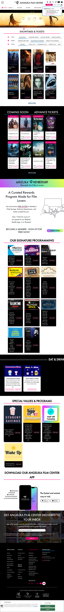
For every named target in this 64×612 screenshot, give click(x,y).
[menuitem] (10, 553)
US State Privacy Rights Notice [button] (37, 535)
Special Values (10, 561)
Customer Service (21, 570)
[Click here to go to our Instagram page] (50, 1)
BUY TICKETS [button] (19, 260)
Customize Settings (48, 602)
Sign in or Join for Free (49, 13)
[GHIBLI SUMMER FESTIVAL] (38, 123)
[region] (32, 606)
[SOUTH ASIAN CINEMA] (25, 123)
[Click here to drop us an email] (61, 2)
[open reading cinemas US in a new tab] (18, 595)
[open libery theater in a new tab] (37, 595)
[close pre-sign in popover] (60, 8)
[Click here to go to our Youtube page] (58, 2)
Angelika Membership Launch (9, 576)
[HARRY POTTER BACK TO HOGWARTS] (13, 149)
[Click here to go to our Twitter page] (53, 1)
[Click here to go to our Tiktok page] (55, 1)
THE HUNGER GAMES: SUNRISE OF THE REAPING (33, 573)
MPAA (8, 567)
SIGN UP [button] (32, 538)
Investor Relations (10, 572)
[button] (2, 2)
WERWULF (31, 555)
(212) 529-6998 (47, 560)
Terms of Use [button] (8, 535)
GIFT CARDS (28, 7)
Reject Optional (47, 606)
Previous (3, 18)
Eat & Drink (9, 555)
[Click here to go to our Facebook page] (47, 1)
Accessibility (9, 570)
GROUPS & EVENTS (37, 7)
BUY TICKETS (15, 71)
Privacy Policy (35, 606)
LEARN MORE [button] (17, 432)
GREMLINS (31, 553)
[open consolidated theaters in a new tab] (27, 595)
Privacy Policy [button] (27, 535)
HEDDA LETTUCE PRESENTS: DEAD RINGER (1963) (32, 568)
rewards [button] (49, 4)
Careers (19, 555)
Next (61, 18)
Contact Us (20, 572)
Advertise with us (21, 553)
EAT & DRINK (19, 7)
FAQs (19, 574)
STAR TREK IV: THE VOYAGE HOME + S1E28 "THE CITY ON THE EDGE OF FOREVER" (33, 561)
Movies (8, 553)
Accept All (47, 609)
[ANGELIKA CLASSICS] (13, 123)
